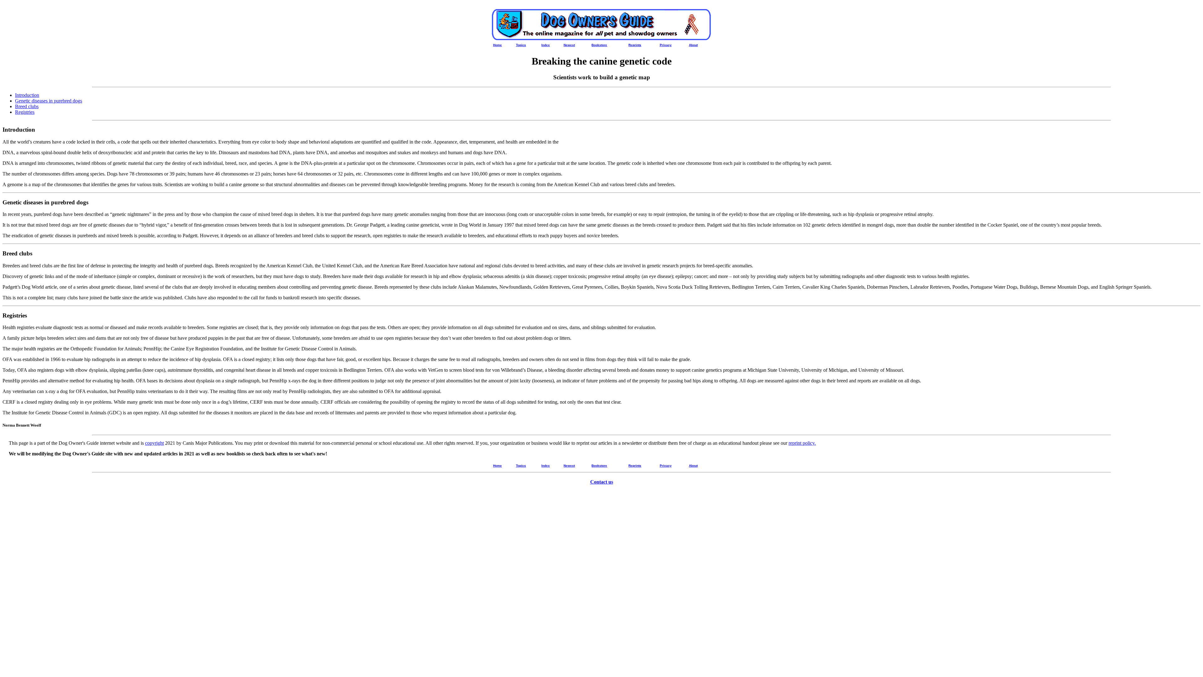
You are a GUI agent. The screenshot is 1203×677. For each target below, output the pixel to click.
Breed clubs (27, 106)
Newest (569, 45)
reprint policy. (802, 443)
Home (497, 45)
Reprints (634, 45)
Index (545, 45)
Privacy (666, 45)
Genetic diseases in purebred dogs (48, 100)
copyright (154, 443)
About (693, 45)
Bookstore (599, 45)
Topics (521, 45)
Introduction (27, 95)
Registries (24, 112)
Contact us (601, 482)
